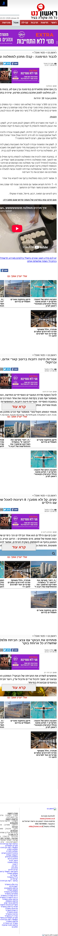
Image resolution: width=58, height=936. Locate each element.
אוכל (15, 22)
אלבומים (14, 823)
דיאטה (15, 864)
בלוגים (8, 815)
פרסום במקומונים (11, 888)
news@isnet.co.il (47, 819)
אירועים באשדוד (11, 908)
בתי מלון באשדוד (11, 884)
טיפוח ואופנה (13, 862)
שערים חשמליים (11, 846)
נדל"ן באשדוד (12, 877)
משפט (15, 821)
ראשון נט (52, 52)
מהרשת (6, 22)
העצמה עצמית (12, 855)
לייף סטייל (13, 834)
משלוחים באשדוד (11, 892)
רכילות (15, 825)
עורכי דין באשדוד (11, 916)
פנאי (16, 815)
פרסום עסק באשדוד (10, 899)
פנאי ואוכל (39, 52)
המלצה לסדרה (12, 851)
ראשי (54, 22)
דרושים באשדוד (11, 910)
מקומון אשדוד (12, 873)
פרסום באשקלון (12, 901)
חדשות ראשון (12, 819)
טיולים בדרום (12, 859)
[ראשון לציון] (39, 20)
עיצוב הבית (13, 860)
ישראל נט (14, 875)
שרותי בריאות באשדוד (9, 907)
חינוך (16, 829)
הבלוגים (14, 830)
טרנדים (15, 836)
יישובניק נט (13, 886)
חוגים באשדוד (12, 912)
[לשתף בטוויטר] (7, 64)
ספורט (7, 825)
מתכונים (14, 868)
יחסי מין (15, 866)
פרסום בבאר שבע (11, 903)
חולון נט (15, 927)
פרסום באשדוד (12, 921)
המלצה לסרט (12, 849)
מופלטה (49, 86)
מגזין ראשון (13, 813)
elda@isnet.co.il (36, 826)
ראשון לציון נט (12, 842)
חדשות (44, 22)
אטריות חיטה (47, 392)
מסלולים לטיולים (11, 857)
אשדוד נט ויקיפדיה (10, 923)
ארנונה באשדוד (12, 914)
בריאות (6, 836)
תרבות (34, 22)
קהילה (24, 22)
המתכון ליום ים (46, 532)
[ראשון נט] (51, 809)
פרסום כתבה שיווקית (9, 925)
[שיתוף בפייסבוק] (14, 64)
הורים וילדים (13, 870)
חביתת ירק (48, 672)
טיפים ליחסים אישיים (9, 853)
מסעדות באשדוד (11, 894)
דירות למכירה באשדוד (9, 895)
